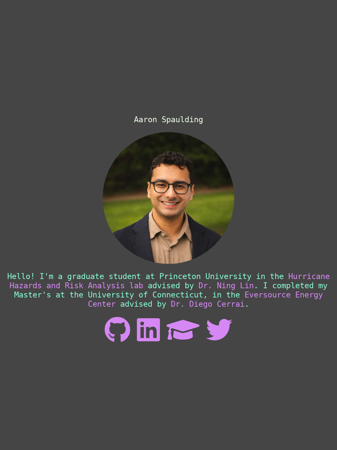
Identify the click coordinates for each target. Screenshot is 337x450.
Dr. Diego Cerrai (208, 304)
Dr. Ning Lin (226, 285)
